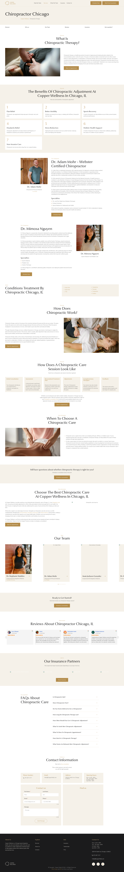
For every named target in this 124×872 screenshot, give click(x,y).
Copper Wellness (25, 19)
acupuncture (35, 512)
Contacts (37, 850)
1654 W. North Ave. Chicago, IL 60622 (72, 778)
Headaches (95, 287)
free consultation (65, 764)
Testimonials (66, 846)
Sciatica (94, 293)
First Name (27, 791)
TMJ (66, 291)
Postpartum (95, 291)
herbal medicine (44, 512)
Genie (40, 631)
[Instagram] (98, 864)
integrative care (56, 502)
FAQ (65, 850)
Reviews (67, 27)
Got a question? (109, 27)
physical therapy (23, 512)
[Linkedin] (102, 864)
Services (37, 843)
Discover (7, 27)
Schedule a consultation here (51, 399)
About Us (37, 846)
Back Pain (67, 289)
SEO (61, 869)
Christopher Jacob (71, 631)
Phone (45, 798)
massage (30, 512)
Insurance (87, 27)
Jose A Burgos (15, 631)
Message (26, 807)
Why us (27, 27)
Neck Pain (67, 287)
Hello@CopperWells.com (50, 777)
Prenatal (94, 289)
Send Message (41, 821)
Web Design (54, 869)
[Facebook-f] (93, 864)
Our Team (47, 27)
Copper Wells (58, 867)
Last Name (45, 791)
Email (26, 798)
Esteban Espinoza (99, 631)
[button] (120, 866)
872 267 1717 (96, 855)
